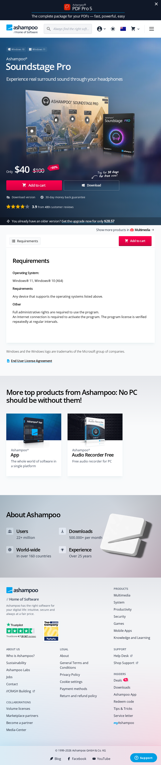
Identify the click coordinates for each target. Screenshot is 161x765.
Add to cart (36, 185)
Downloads (122, 687)
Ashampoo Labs (18, 670)
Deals (120, 680)
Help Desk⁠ (121, 656)
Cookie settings (71, 682)
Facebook (79, 759)
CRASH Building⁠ (18, 691)
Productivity (123, 609)
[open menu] (151, 29)
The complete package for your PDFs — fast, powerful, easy (78, 16)
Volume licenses (18, 708)
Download (93, 185)
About (64, 656)
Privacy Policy (70, 674)
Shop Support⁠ (124, 663)
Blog (58, 759)
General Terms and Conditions (74, 665)
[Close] (156, 4)
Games (119, 623)
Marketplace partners (22, 716)
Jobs (9, 677)
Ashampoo (124, 723)
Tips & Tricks (123, 708)
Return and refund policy (78, 696)
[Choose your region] (123, 29)
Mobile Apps (123, 630)
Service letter (123, 716)
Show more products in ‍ (123, 230)
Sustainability (16, 663)
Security (120, 616)
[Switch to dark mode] (113, 29)
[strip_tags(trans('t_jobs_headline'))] (51, 631)
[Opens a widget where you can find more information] (143, 758)
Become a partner (19, 723)
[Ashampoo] (22, 590)
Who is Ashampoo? (20, 656)
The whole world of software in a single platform (33, 463)
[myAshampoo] (101, 29)
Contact (12, 684)
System (119, 602)
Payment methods (73, 689)
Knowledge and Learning (132, 638)
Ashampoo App (125, 694)
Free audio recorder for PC (92, 461)
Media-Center (16, 730)
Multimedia (122, 595)
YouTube (103, 759)
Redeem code (124, 701)
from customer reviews (53, 206)
